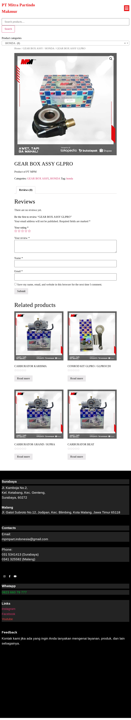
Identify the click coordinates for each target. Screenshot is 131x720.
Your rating (21, 227)
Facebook (8, 614)
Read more (23, 378)
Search (8, 28)
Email (18, 271)
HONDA (49, 48)
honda (69, 178)
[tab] (25, 190)
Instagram (8, 609)
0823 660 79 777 (14, 592)
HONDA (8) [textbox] (64, 43)
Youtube (7, 619)
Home (17, 48)
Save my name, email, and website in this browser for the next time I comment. (59, 284)
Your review (22, 238)
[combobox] (65, 43)
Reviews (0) (25, 189)
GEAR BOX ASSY (33, 48)
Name (18, 258)
